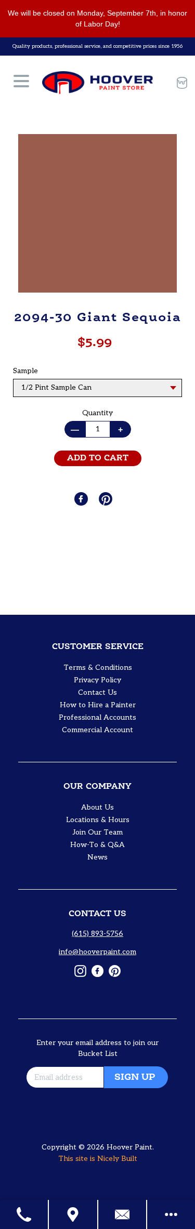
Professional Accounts (97, 717)
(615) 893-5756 (97, 933)
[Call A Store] (24, 1214)
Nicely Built (117, 1158)
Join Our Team (98, 832)
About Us (97, 807)
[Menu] (21, 82)
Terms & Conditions (97, 667)
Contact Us (97, 692)
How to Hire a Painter (98, 705)
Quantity (97, 412)
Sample (25, 370)
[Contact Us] (122, 1214)
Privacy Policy (97, 680)
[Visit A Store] (73, 1214)
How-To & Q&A (97, 844)
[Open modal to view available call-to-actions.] (171, 1214)
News (97, 857)
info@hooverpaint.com (97, 951)
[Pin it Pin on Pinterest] (106, 499)
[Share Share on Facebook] (82, 499)
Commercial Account (97, 729)
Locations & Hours (97, 819)
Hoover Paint (129, 1147)
